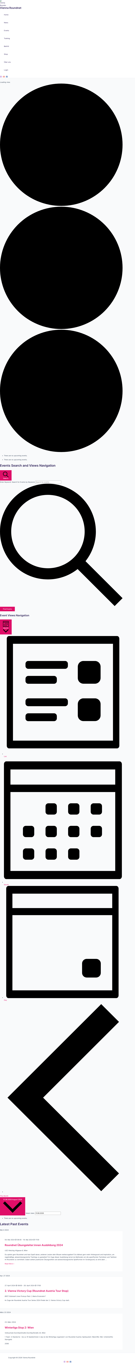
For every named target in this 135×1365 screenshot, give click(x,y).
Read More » (9, 1264)
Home (6, 15)
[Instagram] (1, 77)
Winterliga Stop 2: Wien (19, 1327)
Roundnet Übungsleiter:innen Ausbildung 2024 (34, 1245)
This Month (4, 1196)
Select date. (30, 1213)
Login (6, 70)
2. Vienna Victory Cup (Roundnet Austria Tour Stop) (36, 1290)
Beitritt (6, 46)
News (6, 23)
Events (6, 30)
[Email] (4, 77)
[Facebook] (7, 77)
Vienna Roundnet (10, 7)
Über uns (7, 62)
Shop (6, 54)
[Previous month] (63, 1192)
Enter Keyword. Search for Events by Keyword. (17, 482)
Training (7, 38)
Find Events (7, 609)
